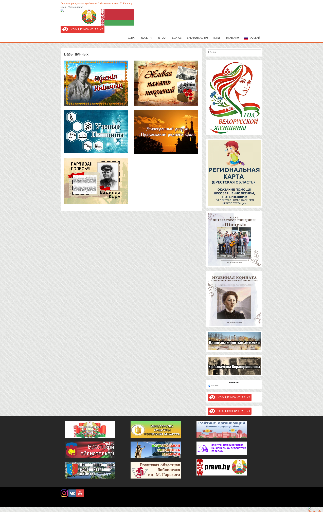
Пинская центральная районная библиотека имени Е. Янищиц (96, 3)
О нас (162, 37)
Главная (130, 37)
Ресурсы (176, 37)
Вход (63, 7)
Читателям (232, 37)
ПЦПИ (216, 37)
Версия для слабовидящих (85, 29)
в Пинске (234, 382)
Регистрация (75, 7)
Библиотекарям (197, 37)
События (147, 37)
